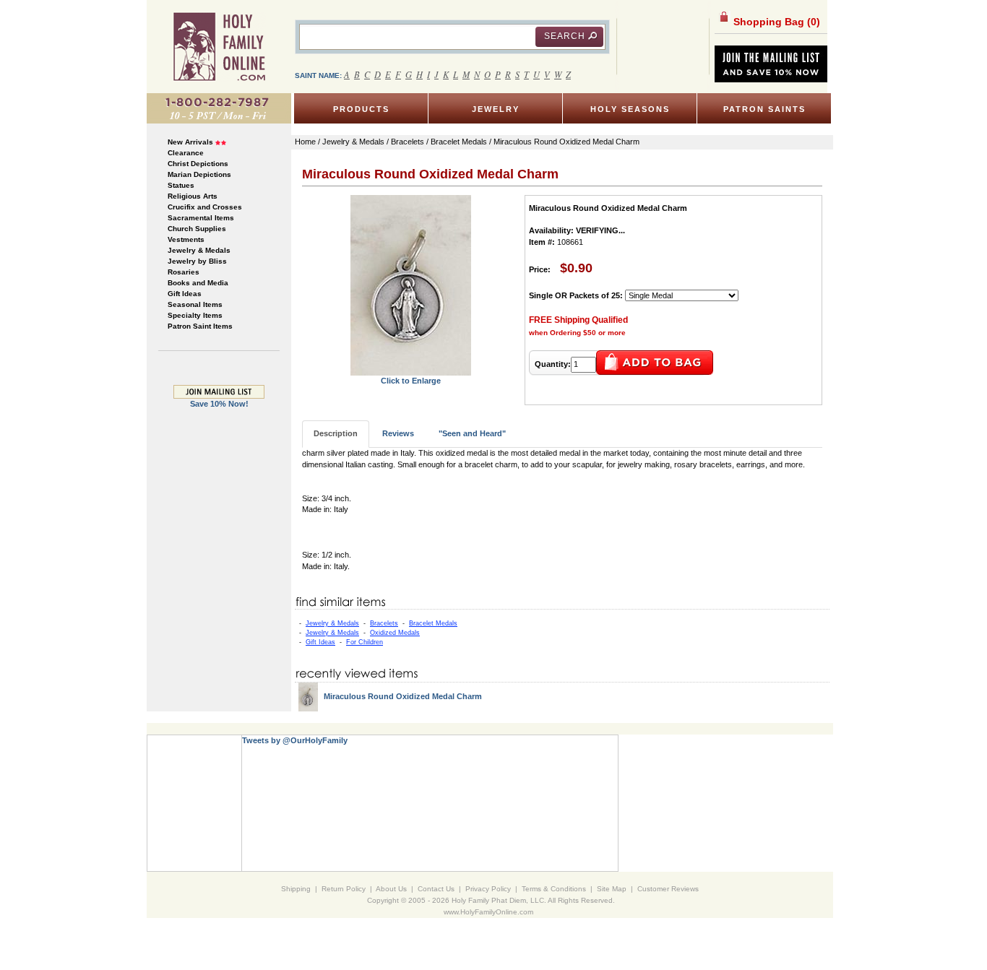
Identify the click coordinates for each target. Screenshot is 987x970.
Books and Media (198, 283)
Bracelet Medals (433, 623)
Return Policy (344, 889)
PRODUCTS (361, 109)
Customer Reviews (668, 889)
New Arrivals (190, 142)
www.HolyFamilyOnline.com (488, 912)
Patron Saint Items (200, 326)
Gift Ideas (185, 294)
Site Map (611, 889)
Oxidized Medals (395, 632)
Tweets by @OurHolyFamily (295, 740)
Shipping (296, 889)
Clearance (186, 153)
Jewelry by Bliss (197, 261)
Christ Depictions (198, 164)
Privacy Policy (488, 889)
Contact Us (436, 889)
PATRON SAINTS (764, 109)
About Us (391, 889)
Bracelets (384, 623)
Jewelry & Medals (199, 250)
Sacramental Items (201, 218)
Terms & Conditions (554, 889)
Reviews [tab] (398, 433)
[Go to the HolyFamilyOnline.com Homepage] (219, 46)
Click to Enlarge (411, 380)
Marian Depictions (199, 174)
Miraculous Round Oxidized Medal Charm (403, 696)
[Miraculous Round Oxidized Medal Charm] (410, 284)
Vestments (186, 239)
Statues (181, 185)
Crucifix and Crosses (205, 207)
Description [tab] (336, 433)
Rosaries (183, 272)
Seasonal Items (195, 304)
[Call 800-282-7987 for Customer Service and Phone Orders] (219, 107)
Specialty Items (195, 315)
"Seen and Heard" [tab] (472, 433)
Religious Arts (192, 196)
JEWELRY (496, 109)
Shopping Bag (775, 21)
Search (564, 36)
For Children (364, 642)
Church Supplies (197, 229)
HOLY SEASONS (630, 109)
